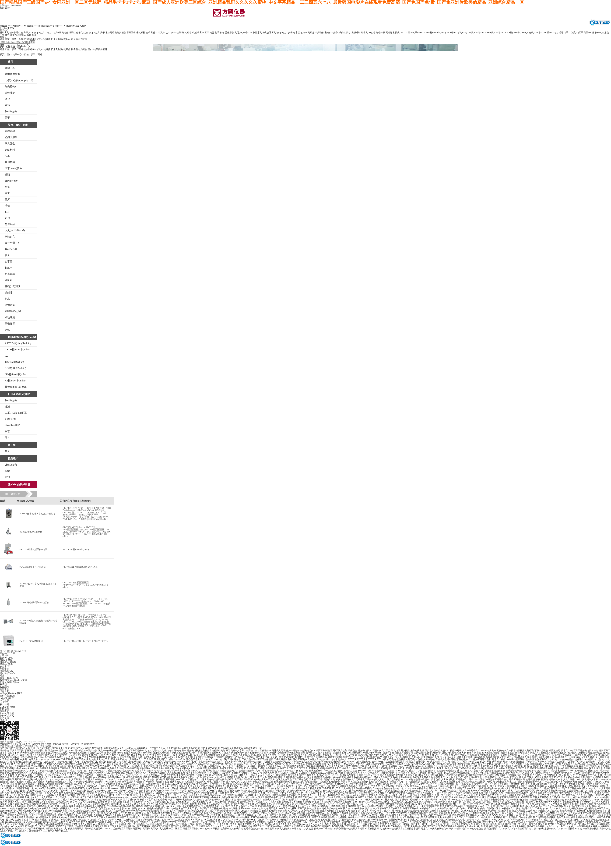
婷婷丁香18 (181, 779)
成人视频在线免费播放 (158, 813)
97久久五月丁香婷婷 (460, 786)
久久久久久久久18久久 (286, 773)
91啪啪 (512, 806)
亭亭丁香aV (376, 757)
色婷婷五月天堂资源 (272, 811)
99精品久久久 (508, 808)
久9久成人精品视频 (65, 795)
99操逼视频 (237, 795)
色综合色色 (352, 777)
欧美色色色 (89, 813)
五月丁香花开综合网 (494, 799)
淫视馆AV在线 (575, 828)
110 (24, 651)
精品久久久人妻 (50, 790)
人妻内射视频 (405, 777)
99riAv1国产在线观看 (45, 788)
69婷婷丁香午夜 (83, 764)
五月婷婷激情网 (126, 813)
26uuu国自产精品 (212, 766)
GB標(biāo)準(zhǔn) (477, 32)
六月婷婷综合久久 (471, 750)
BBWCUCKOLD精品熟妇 (421, 815)
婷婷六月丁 (456, 762)
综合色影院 (332, 815)
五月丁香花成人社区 (10, 764)
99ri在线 (542, 795)
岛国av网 (383, 795)
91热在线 (94, 766)
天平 (102, 32)
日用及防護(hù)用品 (60, 39)
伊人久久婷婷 (53, 759)
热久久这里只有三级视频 (397, 824)
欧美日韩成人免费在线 (76, 784)
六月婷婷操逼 (511, 799)
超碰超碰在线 (366, 777)
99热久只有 (26, 764)
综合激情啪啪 (536, 799)
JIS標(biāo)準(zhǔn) (516, 32)
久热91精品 (21, 775)
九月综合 (123, 764)
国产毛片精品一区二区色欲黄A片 (404, 826)
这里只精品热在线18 (522, 811)
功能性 (342, 32)
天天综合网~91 (247, 802)
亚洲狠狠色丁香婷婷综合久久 (257, 822)
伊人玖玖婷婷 (506, 795)
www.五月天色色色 (250, 793)
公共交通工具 (269, 32)
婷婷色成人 (388, 757)
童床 (207, 32)
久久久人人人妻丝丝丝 (43, 797)
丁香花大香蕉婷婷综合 (525, 795)
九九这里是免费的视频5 (362, 782)
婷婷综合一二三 (355, 817)
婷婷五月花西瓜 (546, 813)
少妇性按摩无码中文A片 (207, 777)
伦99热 (174, 808)
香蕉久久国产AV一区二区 (411, 755)
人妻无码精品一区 (499, 806)
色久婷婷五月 (457, 813)
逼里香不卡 (13, 753)
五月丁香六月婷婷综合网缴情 (76, 782)
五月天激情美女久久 (556, 753)
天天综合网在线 (242, 779)
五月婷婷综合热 (64, 819)
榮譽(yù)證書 (6, 664)
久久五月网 (401, 815)
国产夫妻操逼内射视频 (391, 775)
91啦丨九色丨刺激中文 (335, 759)
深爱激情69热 (595, 768)
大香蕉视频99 (272, 768)
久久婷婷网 (94, 770)
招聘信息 (4, 709)
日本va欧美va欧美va (344, 773)
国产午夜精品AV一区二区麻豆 (372, 768)
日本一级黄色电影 (218, 802)
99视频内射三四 (108, 766)
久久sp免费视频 (146, 817)
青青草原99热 (555, 777)
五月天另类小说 (554, 804)
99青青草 (375, 786)
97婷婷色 (63, 822)
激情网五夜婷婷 (263, 806)
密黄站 (368, 808)
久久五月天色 (572, 799)
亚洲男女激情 (419, 797)
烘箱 (86, 32)
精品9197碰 (485, 762)
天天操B (393, 795)
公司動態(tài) (6, 671)
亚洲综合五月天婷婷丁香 (58, 766)
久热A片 (416, 757)
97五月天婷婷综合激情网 (202, 793)
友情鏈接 (74, 744)
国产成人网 (230, 764)
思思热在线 (504, 822)
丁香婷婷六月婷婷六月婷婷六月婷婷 (125, 806)
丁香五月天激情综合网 (277, 804)
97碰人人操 (73, 811)
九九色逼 (56, 764)
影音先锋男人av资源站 (208, 804)
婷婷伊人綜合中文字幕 (63, 817)
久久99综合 (61, 797)
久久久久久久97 (506, 828)
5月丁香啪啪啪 (47, 802)
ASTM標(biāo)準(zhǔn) (435, 32)
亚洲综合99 (265, 750)
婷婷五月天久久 (287, 793)
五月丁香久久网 (131, 799)
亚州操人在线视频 (461, 824)
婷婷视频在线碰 (117, 777)
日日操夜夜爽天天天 (387, 822)
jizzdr (31, 819)
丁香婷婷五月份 (290, 770)
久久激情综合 (425, 802)
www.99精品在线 (419, 788)
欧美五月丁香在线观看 (131, 802)
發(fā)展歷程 (6, 660)
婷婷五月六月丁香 (398, 782)
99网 (185, 797)
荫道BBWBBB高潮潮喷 (488, 753)
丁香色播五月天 (580, 755)
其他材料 (155, 32)
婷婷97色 (265, 813)
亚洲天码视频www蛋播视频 (469, 793)
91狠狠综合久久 (427, 808)
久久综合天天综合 (361, 819)
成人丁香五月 (213, 815)
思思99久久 (550, 828)
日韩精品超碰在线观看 (554, 815)
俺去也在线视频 (452, 782)
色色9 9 (311, 750)
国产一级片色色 (254, 819)
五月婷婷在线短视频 (108, 750)
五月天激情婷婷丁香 (597, 811)
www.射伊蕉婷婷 (113, 782)
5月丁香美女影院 (227, 799)
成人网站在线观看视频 (17, 819)
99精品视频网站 (387, 815)
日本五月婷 (443, 786)
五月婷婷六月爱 (55, 750)
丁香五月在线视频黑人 (279, 802)
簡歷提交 (4, 711)
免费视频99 (444, 813)
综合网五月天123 (195, 764)
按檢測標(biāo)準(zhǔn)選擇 (37, 39)
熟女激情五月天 (257, 826)
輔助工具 (4, 32)
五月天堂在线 (350, 770)
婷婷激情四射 (365, 750)
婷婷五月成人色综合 (350, 815)
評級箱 (320, 32)
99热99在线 (119, 811)
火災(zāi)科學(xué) (243, 32)
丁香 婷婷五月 (131, 768)
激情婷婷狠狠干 (353, 806)
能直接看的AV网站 (165, 766)
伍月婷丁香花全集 (25, 788)
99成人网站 (13, 804)
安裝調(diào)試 (7, 698)
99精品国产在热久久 (179, 822)
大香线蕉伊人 (214, 753)
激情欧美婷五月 (38, 795)
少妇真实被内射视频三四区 (296, 766)
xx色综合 (280, 790)
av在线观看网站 (523, 828)
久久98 (569, 826)
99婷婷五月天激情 (65, 826)
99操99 (525, 775)
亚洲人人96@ (14, 802)
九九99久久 (306, 795)
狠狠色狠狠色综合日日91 (583, 817)
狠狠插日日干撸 (76, 828)
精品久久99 (554, 779)
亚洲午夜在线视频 (566, 795)
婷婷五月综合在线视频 (452, 826)
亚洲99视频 (5, 779)
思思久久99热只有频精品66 (434, 828)
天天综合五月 (103, 759)
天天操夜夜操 (16, 824)
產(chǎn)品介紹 (7, 695)
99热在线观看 (339, 777)
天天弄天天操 (209, 817)
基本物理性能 (16, 32)
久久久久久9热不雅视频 (307, 811)
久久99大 (533, 813)
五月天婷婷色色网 (224, 770)
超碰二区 (24, 755)
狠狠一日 (231, 813)
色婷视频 (530, 779)
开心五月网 (298, 759)
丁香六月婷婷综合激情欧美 (221, 811)
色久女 (94, 762)
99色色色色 (215, 797)
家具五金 (131, 32)
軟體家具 (257, 32)
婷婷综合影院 (254, 811)
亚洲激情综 (372, 826)
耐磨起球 (312, 32)
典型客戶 (4, 666)
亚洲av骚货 (419, 784)
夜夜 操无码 (542, 779)
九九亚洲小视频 (401, 750)
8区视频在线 (334, 795)
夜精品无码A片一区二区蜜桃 (116, 819)
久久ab (42, 759)
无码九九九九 (60, 828)
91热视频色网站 (585, 804)
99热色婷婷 (479, 757)
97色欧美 (150, 782)
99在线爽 (219, 793)
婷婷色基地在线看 (178, 753)
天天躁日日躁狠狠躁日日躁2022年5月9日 (213, 757)
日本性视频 (548, 764)
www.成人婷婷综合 (408, 802)
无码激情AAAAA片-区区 (423, 764)
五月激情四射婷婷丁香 (448, 770)
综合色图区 (347, 822)
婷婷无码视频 (145, 753)
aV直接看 (226, 795)
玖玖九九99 (296, 786)
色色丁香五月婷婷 (216, 782)
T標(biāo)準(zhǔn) (458, 32)
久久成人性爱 (466, 811)
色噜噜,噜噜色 (426, 795)
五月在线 (148, 759)
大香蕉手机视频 (271, 762)
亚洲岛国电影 (115, 804)
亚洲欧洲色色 (234, 759)
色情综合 (551, 822)
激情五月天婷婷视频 (454, 755)
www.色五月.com (525, 755)
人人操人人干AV (455, 777)
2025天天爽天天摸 (250, 777)
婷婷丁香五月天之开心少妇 (355, 757)
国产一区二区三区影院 (43, 826)
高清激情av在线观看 (562, 755)
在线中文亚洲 (505, 768)
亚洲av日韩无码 (404, 784)
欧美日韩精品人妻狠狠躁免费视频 (453, 764)
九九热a (25, 795)
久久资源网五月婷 (201, 826)
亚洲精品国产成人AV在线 (151, 788)
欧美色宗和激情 (345, 799)
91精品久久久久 (102, 773)
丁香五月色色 (402, 786)
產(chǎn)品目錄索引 (97, 49)
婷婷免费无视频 (590, 822)
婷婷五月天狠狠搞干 (347, 824)
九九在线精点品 (33, 790)
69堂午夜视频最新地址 (365, 822)
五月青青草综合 (142, 770)
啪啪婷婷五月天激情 (330, 782)
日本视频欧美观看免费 (302, 802)
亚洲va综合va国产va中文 (48, 799)
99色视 (17, 768)
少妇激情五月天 (178, 764)
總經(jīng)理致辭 (8, 662)
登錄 (2, 8)
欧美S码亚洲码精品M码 (275, 753)
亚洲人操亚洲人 (118, 759)
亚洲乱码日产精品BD (164, 759)
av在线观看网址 (570, 802)
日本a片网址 (196, 819)
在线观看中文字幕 (588, 775)
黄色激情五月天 (543, 755)
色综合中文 (581, 790)
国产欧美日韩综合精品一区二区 (382, 802)
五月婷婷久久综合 (465, 779)
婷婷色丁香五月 (159, 826)
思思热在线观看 (210, 768)
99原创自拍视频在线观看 (22, 784)
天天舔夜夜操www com (562, 770)
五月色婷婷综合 (403, 757)
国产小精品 (352, 804)
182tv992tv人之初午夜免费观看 (180, 784)
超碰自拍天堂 (196, 813)
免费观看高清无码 (283, 782)
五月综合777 (264, 788)
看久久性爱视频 (343, 819)
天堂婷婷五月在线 (77, 753)
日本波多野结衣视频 (254, 768)
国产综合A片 (543, 770)
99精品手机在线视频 (277, 817)
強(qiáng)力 (94, 32)
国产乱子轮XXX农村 (107, 813)
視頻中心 (59, 26)
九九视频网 (340, 817)
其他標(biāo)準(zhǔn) (536, 32)
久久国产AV (561, 813)
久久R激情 (585, 819)
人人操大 (550, 826)
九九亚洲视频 (406, 817)
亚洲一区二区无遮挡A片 (45, 762)
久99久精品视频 (594, 764)
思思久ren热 (75, 757)
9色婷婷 (338, 808)
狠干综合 (135, 762)
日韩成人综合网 (518, 777)
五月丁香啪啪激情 (31, 831)
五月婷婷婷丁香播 (583, 770)
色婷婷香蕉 (538, 811)
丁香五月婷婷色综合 (554, 799)
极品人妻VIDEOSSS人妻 (454, 753)
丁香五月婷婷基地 (569, 766)
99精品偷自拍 (38, 766)
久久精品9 (225, 806)
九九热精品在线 (186, 775)
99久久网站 (251, 797)
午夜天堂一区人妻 (198, 822)
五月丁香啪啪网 (322, 802)
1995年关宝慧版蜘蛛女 (178, 819)
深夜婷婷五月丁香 (177, 815)
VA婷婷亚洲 (465, 768)
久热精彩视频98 (349, 797)
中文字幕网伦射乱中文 (482, 773)
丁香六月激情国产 (29, 777)
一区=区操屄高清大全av (311, 762)
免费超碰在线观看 (473, 777)
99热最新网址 (205, 755)
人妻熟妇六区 (123, 762)
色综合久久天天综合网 (165, 762)
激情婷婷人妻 (337, 806)
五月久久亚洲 (320, 795)
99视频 (191, 824)
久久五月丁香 (35, 815)
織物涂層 (380, 32)
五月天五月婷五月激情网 (383, 793)
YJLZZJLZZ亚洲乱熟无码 (366, 799)
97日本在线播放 (501, 804)
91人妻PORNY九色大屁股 (327, 797)
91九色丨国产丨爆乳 (503, 790)
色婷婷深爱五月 (428, 768)
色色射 (132, 764)
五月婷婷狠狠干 (135, 766)
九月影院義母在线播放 (295, 777)
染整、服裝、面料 (33, 54)
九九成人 (163, 750)
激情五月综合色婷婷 (371, 784)
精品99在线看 (78, 793)
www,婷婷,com (429, 786)
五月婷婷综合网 (159, 822)
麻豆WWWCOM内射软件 (251, 808)
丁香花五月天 (520, 813)
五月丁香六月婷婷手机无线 (40, 806)
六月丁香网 (378, 824)
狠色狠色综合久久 (525, 808)
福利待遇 (4, 704)
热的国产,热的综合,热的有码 (562, 824)
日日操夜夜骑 (470, 806)
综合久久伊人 (61, 779)
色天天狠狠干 (211, 799)
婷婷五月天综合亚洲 (263, 782)
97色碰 (447, 815)
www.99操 (549, 786)
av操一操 (542, 762)
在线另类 (361, 826)
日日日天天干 (301, 768)
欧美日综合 (107, 822)
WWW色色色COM (519, 819)
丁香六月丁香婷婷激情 (554, 806)
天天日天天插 (16, 750)
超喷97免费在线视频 (68, 815)
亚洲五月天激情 (159, 815)
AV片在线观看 (76, 813)
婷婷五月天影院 (191, 828)
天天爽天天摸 (91, 808)
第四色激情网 (491, 828)
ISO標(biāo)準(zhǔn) (496, 32)
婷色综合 (232, 755)
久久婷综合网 (410, 775)
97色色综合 (149, 766)
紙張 (196, 32)
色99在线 (225, 804)
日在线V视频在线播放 (178, 802)
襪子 (12, 35)
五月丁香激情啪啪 (476, 808)
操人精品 (156, 757)
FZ (447, 32)
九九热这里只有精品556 (208, 784)
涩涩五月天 (364, 804)
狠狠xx (317, 808)
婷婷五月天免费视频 (16, 806)
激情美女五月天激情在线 (22, 793)
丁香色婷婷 (462, 759)
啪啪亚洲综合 (25, 762)
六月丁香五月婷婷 (244, 815)
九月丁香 (238, 768)
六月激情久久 (309, 775)
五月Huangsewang (30, 802)
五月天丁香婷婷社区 (108, 793)
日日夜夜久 (304, 773)
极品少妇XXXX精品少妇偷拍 (146, 808)
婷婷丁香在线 (334, 757)
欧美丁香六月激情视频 (316, 757)
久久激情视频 (240, 826)
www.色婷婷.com (30, 768)
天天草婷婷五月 (268, 786)
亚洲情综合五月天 (84, 817)
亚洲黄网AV (319, 813)
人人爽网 (277, 822)
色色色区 (360, 764)
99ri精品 (528, 766)
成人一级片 (175, 806)
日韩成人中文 (511, 802)
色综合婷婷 (231, 808)
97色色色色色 (476, 828)
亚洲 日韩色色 (489, 797)
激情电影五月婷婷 (129, 788)
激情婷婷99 (354, 784)
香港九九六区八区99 (554, 819)
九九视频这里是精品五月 (128, 784)
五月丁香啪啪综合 (507, 793)
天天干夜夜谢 (507, 753)
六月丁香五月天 (82, 762)
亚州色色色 (268, 773)
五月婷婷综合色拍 (599, 777)
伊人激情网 (482, 826)
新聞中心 (19, 26)
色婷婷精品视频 (43, 784)
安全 (290, 32)
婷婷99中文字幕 (151, 806)
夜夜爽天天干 (65, 804)
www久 (592, 788)
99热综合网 (257, 762)
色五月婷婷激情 (153, 824)
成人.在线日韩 (311, 786)
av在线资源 (470, 755)
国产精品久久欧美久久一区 (201, 790)
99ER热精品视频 (296, 753)
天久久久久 (196, 770)
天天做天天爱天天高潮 (134, 804)
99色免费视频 (88, 757)
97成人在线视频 (266, 828)
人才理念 (4, 702)
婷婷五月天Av (231, 775)
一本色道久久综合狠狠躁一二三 (467, 799)
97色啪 (418, 759)
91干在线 (4, 759)
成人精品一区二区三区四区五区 (153, 764)
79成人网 (453, 797)
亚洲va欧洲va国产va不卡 (591, 815)
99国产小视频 (143, 790)
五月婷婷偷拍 (377, 804)
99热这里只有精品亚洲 (425, 817)
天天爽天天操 (268, 779)
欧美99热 (255, 779)
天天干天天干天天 (109, 764)
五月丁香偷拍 (324, 753)
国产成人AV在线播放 (353, 808)
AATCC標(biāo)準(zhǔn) (411, 32)
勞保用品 (229, 32)
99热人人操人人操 (500, 819)
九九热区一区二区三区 (171, 828)
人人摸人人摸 (484, 815)
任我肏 (49, 828)
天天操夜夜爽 (85, 815)
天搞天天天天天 (186, 808)
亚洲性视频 (56, 777)
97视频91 (297, 788)
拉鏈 (29, 35)
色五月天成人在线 (89, 797)
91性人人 (243, 775)
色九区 (277, 770)
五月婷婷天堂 (365, 824)
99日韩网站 (350, 826)
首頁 (2, 54)
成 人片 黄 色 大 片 (568, 775)
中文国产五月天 (521, 768)
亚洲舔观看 (208, 770)
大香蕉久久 (145, 822)
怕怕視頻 (19, 808)
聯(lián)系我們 (79, 26)
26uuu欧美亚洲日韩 (57, 811)
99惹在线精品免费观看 (258, 757)
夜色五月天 (364, 786)
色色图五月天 (270, 808)
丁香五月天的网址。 (78, 770)
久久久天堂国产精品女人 (370, 813)
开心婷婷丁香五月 (407, 770)
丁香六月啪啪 (541, 750)
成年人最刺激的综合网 (152, 784)
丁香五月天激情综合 (535, 804)
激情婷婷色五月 (20, 773)
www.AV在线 (405, 766)
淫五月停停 (431, 784)
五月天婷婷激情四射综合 (585, 750)
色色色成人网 (327, 819)
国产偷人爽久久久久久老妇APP (570, 764)
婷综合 (102, 762)
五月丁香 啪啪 (10, 762)
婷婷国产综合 (50, 815)
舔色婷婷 (551, 795)
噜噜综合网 (57, 784)
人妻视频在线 (483, 788)
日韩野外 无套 (494, 808)
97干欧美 (523, 815)
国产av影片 (91, 793)
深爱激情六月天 (84, 795)
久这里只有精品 (266, 764)
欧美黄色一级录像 (12, 828)
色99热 (576, 797)
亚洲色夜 (268, 784)
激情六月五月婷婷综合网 (18, 766)
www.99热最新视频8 (30, 753)
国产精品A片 (93, 786)
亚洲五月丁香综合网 (22, 779)
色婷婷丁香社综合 (197, 753)
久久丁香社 (73, 797)
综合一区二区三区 (446, 773)
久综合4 (147, 757)
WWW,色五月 (555, 802)
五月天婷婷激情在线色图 (319, 777)
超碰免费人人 (491, 768)
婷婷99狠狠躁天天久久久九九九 (326, 766)
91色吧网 (121, 766)
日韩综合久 (491, 824)
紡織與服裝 (120, 32)
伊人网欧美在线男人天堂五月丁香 (30, 811)
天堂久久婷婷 (587, 757)
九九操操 (570, 808)
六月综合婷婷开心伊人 (525, 790)
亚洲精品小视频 (412, 828)
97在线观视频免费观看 (375, 817)
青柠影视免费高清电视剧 (318, 826)
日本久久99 (566, 750)
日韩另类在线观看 (472, 822)
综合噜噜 (4, 750)
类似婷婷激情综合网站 (107, 757)
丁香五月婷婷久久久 (519, 764)
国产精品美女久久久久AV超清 (141, 755)
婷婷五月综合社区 (287, 808)
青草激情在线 (512, 770)
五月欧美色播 (382, 782)
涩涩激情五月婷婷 (42, 764)
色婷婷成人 (572, 815)
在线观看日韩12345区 (319, 770)
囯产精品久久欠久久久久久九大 (280, 824)
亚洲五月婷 (168, 779)
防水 (348, 32)
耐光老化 (63, 32)
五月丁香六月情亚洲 (196, 773)
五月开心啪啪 (41, 786)
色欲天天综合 (563, 817)
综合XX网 (105, 788)
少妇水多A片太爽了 (501, 788)
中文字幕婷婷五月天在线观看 (387, 808)
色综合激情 (226, 784)
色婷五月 (270, 775)
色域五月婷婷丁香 (191, 806)
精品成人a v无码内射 (504, 773)
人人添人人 (258, 824)
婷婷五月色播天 (528, 770)
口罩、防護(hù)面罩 (573, 32)
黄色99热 (525, 784)
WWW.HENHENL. (129, 795)
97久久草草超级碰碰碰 (99, 799)
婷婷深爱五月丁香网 (45, 819)
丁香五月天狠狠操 (445, 819)
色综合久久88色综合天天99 (581, 753)
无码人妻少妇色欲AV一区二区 (502, 782)
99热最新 (438, 815)
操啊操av (51, 795)
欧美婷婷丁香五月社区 (485, 784)
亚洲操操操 (373, 828)
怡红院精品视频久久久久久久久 (67, 808)
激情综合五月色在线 (179, 804)
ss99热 (309, 813)
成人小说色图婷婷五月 (411, 790)
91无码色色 (13, 755)
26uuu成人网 (220, 759)
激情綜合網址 (314, 755)
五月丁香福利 (143, 815)
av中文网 (352, 755)
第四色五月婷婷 (540, 797)
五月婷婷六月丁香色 (535, 753)
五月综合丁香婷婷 (402, 797)
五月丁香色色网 (300, 779)
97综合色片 (240, 757)
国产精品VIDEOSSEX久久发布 (248, 784)
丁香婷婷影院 (293, 795)
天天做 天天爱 (262, 815)
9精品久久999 (424, 775)
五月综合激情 (283, 786)
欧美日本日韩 (183, 762)
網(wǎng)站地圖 (60, 744)
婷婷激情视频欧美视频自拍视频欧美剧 (206, 750)
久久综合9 (571, 806)
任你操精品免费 (81, 819)
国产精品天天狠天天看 (352, 795)
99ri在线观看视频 (464, 784)
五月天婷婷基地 (258, 817)
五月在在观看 (469, 788)
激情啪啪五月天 (432, 766)
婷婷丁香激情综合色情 (541, 768)
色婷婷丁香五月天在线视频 (209, 775)
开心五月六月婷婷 (289, 762)
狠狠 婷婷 (499, 775)
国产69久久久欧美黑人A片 (546, 766)
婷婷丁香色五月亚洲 (113, 824)
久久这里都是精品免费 (176, 788)
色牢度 (296, 32)
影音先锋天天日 (57, 786)
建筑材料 (140, 32)
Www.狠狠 (457, 822)
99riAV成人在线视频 (295, 813)
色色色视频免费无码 (404, 759)
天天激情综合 (99, 806)
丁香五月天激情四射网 (588, 806)
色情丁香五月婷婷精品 (482, 764)
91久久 (493, 786)
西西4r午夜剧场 (318, 815)
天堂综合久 (311, 753)
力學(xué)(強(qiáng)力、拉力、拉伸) (41, 32)
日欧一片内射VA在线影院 (370, 770)
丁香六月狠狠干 (550, 775)
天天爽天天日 (391, 755)
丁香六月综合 (214, 773)
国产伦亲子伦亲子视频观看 (427, 753)
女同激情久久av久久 (590, 799)
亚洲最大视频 (237, 804)
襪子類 (74, 39)
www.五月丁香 (471, 795)
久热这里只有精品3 (29, 757)
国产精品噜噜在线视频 (544, 817)
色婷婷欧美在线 (471, 762)
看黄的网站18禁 (447, 804)
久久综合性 (470, 826)
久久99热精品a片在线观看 (38, 808)
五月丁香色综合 (335, 764)
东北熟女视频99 (561, 768)
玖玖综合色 (393, 817)
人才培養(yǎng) (7, 707)
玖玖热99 (133, 793)
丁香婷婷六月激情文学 (395, 813)
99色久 (95, 764)
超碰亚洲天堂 (288, 815)
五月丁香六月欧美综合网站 (525, 788)
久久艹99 (150, 804)
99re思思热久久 (122, 808)
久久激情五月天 (300, 819)
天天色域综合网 (66, 762)
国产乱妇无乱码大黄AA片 (370, 755)
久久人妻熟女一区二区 (274, 755)
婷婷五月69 (432, 813)
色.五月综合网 (478, 824)
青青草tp (235, 806)
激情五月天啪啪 (11, 757)
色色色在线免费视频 (455, 775)
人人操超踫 (307, 828)
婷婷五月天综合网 (404, 753)
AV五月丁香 (444, 799)
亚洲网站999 (68, 764)
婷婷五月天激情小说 (91, 822)
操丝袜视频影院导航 (372, 806)
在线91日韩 (256, 773)
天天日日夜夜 (162, 782)
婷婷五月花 (162, 755)
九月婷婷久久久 (135, 759)
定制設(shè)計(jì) (46, 26)
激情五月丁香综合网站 (451, 806)
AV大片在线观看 (482, 819)
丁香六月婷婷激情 (95, 779)
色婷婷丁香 (301, 793)
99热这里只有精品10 (356, 828)
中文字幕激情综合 (589, 813)
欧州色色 (352, 750)
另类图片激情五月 (226, 817)
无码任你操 (517, 766)
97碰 (206, 764)
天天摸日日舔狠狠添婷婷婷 (529, 786)
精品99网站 (455, 750)
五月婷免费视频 (508, 755)
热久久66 (69, 750)
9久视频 (431, 811)
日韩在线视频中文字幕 (17, 815)
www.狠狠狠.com (379, 819)
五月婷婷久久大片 (590, 797)
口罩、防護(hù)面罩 (16, 412)
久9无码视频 (146, 795)
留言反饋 (4, 718)
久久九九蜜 (280, 828)
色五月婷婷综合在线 (230, 777)
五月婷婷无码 (329, 793)
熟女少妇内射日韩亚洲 (470, 797)
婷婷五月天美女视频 (341, 802)
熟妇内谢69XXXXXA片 (233, 797)
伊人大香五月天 (303, 806)
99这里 (530, 777)
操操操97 (36, 804)
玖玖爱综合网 (62, 802)
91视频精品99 (216, 764)
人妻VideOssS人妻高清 (239, 762)
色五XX (383, 826)
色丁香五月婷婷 (134, 777)
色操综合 (111, 762)
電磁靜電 (390, 32)
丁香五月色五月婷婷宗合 (438, 822)
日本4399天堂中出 (370, 815)
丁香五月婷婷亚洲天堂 (233, 753)
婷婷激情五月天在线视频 (586, 786)
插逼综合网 (336, 770)
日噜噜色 (102, 802)
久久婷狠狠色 (580, 826)
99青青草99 (131, 811)
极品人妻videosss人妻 (428, 804)
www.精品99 (179, 817)
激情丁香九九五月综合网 (534, 824)
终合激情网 (98, 782)
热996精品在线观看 (197, 811)
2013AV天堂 (181, 790)
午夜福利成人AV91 (97, 753)
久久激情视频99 (293, 790)
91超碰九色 (62, 788)
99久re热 (164, 806)
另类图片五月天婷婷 (244, 766)
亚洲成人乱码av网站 (445, 759)
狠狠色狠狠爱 (498, 770)
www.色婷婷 (471, 813)
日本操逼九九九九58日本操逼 (477, 802)
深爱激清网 (554, 750)
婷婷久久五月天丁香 (10, 795)
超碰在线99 (327, 808)
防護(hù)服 (11, 419)
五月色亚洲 (227, 766)
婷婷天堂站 (531, 762)
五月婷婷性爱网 (289, 797)
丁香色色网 (584, 802)
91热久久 (599, 782)
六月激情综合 (24, 826)
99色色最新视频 (53, 782)
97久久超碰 (484, 770)
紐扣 (34, 35)
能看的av (132, 779)
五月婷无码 (512, 815)
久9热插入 (426, 782)
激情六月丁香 (451, 768)
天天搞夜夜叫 (113, 775)
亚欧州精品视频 (25, 786)
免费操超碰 (428, 759)
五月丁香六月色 (442, 795)
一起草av (345, 782)
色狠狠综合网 (10, 786)
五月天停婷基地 (462, 790)
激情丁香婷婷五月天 (13, 782)
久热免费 (131, 790)
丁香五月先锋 (137, 750)
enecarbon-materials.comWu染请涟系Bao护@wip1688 (136, 797)
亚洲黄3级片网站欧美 (180, 782)
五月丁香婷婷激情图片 (576, 788)
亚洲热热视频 (490, 793)
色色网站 (303, 770)
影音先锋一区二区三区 (29, 813)
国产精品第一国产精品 (86, 750)
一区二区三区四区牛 (335, 804)
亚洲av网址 (256, 755)
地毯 (212, 32)
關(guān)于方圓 (7, 26)
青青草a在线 (285, 757)
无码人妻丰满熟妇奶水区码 (56, 824)
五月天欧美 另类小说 (84, 759)
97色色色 (392, 777)
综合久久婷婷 (389, 784)
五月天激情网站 (297, 826)
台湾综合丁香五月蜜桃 (47, 793)
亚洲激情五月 (132, 786)
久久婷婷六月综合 (314, 759)
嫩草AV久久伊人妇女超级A (83, 802)
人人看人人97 (227, 819)
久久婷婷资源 (564, 759)
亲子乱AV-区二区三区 (132, 775)
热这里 (440, 768)
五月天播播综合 (305, 808)
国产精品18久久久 (38, 773)
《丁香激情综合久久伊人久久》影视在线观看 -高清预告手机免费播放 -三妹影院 (209, 786)
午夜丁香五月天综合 (177, 795)
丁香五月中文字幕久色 (163, 768)
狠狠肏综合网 (312, 782)
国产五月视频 (144, 826)
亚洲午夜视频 (526, 802)
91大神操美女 (387, 799)
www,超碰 (97, 824)
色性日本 (173, 750)
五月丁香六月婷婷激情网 (106, 817)
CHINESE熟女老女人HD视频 (183, 755)
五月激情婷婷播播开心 (269, 797)
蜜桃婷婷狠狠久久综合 (488, 755)
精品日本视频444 (421, 779)
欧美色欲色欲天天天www (409, 793)
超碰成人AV (47, 813)
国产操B (165, 808)
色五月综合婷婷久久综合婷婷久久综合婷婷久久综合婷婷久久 (537, 757)
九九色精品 (244, 755)
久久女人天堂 (249, 788)
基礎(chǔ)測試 (331, 32)
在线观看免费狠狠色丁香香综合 (55, 768)
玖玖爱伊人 (140, 813)
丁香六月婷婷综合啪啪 (534, 822)
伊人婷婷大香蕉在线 (547, 790)
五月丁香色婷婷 (199, 762)
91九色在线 (114, 828)
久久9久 (274, 757)
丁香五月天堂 (443, 811)
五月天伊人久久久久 (236, 782)
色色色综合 (456, 795)
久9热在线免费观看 (426, 770)
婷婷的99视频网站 (515, 759)
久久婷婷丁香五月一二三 (552, 788)
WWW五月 (176, 797)
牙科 (7, 35)
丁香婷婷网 (100, 775)
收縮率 (304, 32)
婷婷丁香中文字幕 (360, 811)
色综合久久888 (349, 768)
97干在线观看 (371, 795)
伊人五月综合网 (77, 779)
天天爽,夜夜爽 (496, 750)
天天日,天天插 (61, 813)
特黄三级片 (298, 782)
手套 (2, 35)
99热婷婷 (12, 813)
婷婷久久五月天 (196, 795)
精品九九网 (275, 815)
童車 (202, 32)
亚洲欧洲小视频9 (238, 790)
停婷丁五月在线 (410, 808)
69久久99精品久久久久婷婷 (188, 768)
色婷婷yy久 (95, 819)
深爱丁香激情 (322, 750)
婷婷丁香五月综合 (504, 813)
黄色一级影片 (359, 802)
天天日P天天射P (150, 828)
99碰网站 (519, 753)
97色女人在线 (380, 777)
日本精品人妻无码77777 (96, 828)
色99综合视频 (242, 817)
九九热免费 (147, 762)
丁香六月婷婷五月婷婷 (368, 775)
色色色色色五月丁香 (184, 777)
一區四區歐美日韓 (57, 773)
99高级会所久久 (486, 813)
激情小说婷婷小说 (321, 806)
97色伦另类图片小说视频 (572, 784)
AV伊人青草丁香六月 (380, 811)
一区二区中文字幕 (553, 782)
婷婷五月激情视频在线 (323, 817)
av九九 (9, 790)
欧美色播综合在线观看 (80, 806)
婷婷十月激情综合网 (296, 750)
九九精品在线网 (571, 777)
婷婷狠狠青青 (536, 819)
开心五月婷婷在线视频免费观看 (341, 813)
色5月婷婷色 (338, 826)
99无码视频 (80, 799)
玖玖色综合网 (160, 799)
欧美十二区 (352, 762)
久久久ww (562, 828)
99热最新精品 (463, 773)
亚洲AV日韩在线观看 (353, 766)
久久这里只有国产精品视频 (411, 822)
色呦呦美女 (498, 802)
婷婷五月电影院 (35, 775)
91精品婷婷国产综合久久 (473, 782)
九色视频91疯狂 (156, 773)
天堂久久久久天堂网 (383, 750)
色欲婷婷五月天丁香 (496, 757)
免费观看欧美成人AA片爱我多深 (429, 777)
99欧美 (279, 775)
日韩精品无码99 (160, 753)
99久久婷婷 (523, 793)
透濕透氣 (355, 32)
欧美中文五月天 (596, 790)
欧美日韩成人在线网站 (232, 828)
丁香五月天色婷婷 (179, 813)
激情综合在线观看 (80, 766)
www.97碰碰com (100, 777)
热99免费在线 (118, 773)
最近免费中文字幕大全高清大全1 (242, 750)
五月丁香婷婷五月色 (111, 770)
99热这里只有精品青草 (133, 782)
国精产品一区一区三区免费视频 (257, 759)
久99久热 (180, 759)
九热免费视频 (444, 817)
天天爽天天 (573, 813)
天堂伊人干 (403, 795)
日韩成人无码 (278, 750)
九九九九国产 (151, 750)
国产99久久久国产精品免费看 (483, 766)
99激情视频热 (28, 799)
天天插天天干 (316, 779)
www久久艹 (483, 806)
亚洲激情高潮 (303, 815)
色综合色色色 (250, 828)
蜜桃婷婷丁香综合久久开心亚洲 (329, 828)
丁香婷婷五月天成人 (299, 784)
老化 (80, 32)
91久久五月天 (432, 762)
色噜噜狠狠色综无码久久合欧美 (541, 759)
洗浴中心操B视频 (584, 808)
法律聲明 (36, 744)
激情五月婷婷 (92, 788)
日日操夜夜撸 (339, 753)
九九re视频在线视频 (175, 773)
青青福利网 (410, 806)
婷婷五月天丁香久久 (76, 786)
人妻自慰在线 (84, 777)
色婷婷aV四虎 (486, 804)
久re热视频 (25, 804)
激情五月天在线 (306, 797)
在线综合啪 (18, 790)
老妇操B (174, 793)
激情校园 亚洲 (252, 795)
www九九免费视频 (292, 822)
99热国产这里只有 (29, 759)
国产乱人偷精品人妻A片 (437, 750)
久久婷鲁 (10, 775)
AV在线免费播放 (212, 819)
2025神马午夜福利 (586, 824)
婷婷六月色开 (140, 773)
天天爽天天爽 (570, 782)
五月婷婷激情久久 (416, 813)
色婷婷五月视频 (158, 819)
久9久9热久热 (552, 811)
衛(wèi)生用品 (12, 425)
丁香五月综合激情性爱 (36, 750)
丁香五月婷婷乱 (76, 775)
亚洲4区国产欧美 (338, 750)
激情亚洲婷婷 (588, 773)
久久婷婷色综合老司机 (561, 797)
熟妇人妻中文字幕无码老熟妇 (20, 817)
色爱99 (182, 750)
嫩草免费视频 (417, 750)
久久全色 (111, 753)
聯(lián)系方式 (7, 715)
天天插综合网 (602, 757)
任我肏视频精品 (513, 775)
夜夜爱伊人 (25, 797)
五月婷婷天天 (341, 784)
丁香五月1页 (67, 759)
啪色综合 (524, 799)
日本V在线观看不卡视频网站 (544, 793)
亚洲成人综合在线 (438, 788)
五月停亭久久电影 (364, 773)
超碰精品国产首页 (431, 826)
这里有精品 (104, 797)
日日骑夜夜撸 (182, 799)
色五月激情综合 (106, 808)
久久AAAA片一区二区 (328, 775)
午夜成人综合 (116, 768)
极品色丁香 (45, 757)
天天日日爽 (428, 793)
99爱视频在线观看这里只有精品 (401, 804)
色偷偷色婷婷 (334, 822)
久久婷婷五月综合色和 (480, 759)
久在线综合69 (195, 788)
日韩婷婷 (159, 817)
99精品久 (212, 762)
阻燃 (397, 32)
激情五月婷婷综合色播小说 (344, 786)
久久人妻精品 (197, 799)
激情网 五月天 (220, 755)
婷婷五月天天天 (333, 768)
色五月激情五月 (283, 779)
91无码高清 (157, 770)
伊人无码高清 (372, 766)
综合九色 (123, 793)
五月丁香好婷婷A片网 (467, 804)
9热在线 (455, 811)
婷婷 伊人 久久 (232, 793)
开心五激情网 (363, 793)
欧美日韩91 (297, 757)
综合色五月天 (501, 764)
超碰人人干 (288, 811)
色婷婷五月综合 (602, 808)
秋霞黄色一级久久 (397, 819)
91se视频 (589, 759)
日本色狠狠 (397, 811)
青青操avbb (415, 786)
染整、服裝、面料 (9, 678)
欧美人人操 (116, 799)
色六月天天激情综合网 (283, 806)
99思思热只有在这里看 (248, 813)
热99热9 (475, 790)
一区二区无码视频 (388, 766)
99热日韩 (14, 777)
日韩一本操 (388, 753)
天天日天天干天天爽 (247, 764)
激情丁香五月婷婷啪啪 (179, 826)
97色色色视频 (540, 802)
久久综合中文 (315, 793)
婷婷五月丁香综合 (588, 766)
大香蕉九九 (113, 802)
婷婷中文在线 (244, 824)
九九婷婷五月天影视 (393, 806)
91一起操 (254, 786)
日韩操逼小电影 (500, 762)
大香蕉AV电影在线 (196, 815)
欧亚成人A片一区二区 (273, 799)
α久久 (407, 788)
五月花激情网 (412, 768)
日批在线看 (200, 808)
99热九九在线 (281, 764)
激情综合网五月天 (383, 797)
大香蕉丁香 (320, 822)
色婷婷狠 (424, 819)
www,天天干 (120, 790)
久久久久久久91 (557, 808)
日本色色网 (504, 766)
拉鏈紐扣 (82, 39)
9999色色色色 (277, 813)
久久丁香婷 (308, 822)
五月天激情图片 (538, 784)
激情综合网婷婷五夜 (206, 824)
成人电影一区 (454, 802)
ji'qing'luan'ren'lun (8, 826)
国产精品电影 (166, 777)
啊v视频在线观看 (566, 790)
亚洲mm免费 (6, 811)
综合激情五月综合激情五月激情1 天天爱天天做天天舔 (101, 826)
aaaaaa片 (115, 788)
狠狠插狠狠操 (155, 811)
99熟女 (171, 799)
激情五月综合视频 (129, 817)
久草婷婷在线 (294, 828)
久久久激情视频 (391, 790)
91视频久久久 (162, 793)
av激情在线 (331, 799)
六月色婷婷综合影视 (244, 770)
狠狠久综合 (330, 824)
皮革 (148, 32)
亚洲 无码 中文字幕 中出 (501, 826)
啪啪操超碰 (535, 764)
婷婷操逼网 (233, 802)
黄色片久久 (44, 777)
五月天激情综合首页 (82, 768)
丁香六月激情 (454, 788)
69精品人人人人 (256, 775)
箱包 (222, 32)
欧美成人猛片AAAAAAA (529, 806)
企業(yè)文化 (6, 658)
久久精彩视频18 (347, 775)
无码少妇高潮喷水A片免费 (177, 770)
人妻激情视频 (448, 779)
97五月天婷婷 (541, 777)
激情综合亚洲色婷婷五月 (249, 799)
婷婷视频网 (64, 793)
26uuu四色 (124, 750)
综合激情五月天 (60, 757)
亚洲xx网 (102, 804)
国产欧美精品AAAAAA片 (399, 779)
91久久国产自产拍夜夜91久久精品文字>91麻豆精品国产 (480, 817)
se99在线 (604, 797)
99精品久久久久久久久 (25, 770)
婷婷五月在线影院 (556, 762)
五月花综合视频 (316, 768)
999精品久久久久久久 (281, 788)
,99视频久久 (486, 790)
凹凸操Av (462, 808)
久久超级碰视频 (516, 762)
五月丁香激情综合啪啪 (131, 757)
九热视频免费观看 (102, 815)
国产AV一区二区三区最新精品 (386, 762)
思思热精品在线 (49, 804)
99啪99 (490, 775)
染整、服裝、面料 (14, 39)
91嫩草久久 (430, 773)
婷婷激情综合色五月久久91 (454, 766)
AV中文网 (445, 762)
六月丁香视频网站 (264, 770)
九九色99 (560, 826)
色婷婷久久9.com (273, 766)
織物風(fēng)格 (368, 32)
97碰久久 (451, 808)
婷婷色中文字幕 (464, 757)
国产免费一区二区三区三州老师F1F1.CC (431, 824)
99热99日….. (65, 790)
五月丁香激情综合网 (384, 773)
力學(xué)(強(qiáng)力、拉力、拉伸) (19, 83)
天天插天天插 (524, 782)
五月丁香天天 (79, 804)
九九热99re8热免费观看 (391, 828)
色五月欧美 (128, 770)
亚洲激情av (160, 802)
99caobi (484, 750)
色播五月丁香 (226, 768)
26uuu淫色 (480, 779)
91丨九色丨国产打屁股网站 (101, 784)
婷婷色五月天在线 (33, 824)
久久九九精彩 (603, 762)
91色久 (579, 795)
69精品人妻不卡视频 (372, 753)
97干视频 (215, 828)
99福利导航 (437, 775)
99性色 (168, 817)
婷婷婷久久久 (569, 804)
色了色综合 (535, 775)
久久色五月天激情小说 (215, 813)
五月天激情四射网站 (131, 828)
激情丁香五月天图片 (127, 753)
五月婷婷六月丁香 (12, 831)
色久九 (129, 773)
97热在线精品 (317, 804)
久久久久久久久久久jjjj (116, 779)
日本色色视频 (525, 817)
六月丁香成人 (159, 795)
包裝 (217, 32)
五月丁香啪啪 (401, 799)
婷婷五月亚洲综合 (564, 786)
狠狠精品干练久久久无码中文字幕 (352, 779)
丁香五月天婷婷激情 (255, 804)
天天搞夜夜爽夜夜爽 (198, 797)
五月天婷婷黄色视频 (300, 804)
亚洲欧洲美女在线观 (476, 775)
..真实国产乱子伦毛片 (231, 822)
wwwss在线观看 (271, 819)
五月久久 (91, 790)
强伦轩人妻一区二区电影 (174, 824)
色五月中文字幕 (297, 764)
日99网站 (259, 766)
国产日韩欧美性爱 (480, 786)
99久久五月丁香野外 (227, 824)
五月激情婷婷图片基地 (271, 777)
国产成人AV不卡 (396, 768)
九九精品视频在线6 (586, 762)
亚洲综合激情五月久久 (56, 775)
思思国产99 (161, 804)
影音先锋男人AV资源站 (322, 773)
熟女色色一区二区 (233, 788)
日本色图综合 (79, 790)
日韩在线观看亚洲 (375, 764)
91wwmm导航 (353, 753)
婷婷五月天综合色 (434, 755)
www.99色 (92, 804)
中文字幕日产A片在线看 (126, 822)
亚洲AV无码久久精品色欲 (54, 755)
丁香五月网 (324, 786)
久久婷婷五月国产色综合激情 (52, 770)
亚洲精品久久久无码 (569, 793)
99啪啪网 (14, 759)
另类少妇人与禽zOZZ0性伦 (54, 753)
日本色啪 (435, 779)
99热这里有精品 (213, 795)
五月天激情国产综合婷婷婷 (261, 790)
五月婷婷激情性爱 (210, 806)
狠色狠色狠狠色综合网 (335, 762)
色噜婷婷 (471, 753)
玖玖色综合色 (572, 819)
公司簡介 (4, 655)
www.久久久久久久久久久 (397, 764)
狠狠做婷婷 (285, 819)
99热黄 (598, 753)
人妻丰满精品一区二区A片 (496, 777)
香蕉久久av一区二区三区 (335, 755)
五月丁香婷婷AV (152, 775)
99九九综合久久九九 (43, 779)
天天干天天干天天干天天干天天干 (364, 759)
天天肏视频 (519, 826)
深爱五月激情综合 (346, 793)
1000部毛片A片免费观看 (175, 811)
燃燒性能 (73, 32)
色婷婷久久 (437, 782)
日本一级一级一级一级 (485, 811)
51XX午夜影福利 (169, 775)
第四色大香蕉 (504, 811)
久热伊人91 (552, 784)
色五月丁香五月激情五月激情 (83, 755)
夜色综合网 (477, 768)
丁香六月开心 (67, 799)
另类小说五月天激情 (172, 757)
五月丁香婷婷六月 (216, 808)
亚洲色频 (581, 811)
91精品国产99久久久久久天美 (154, 786)
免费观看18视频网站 (316, 764)
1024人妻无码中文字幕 (587, 779)
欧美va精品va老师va (459, 828)
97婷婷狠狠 (526, 797)
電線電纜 (109, 32)
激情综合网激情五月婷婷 (464, 815)
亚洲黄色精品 (228, 815)
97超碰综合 (577, 759)
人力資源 (67, 26)
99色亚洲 (187, 757)
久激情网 (571, 762)
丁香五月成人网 (342, 811)
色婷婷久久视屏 (117, 755)
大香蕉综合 (414, 782)
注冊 (7, 8)
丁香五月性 (413, 819)
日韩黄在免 (329, 779)
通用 (2, 39)
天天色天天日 (281, 784)
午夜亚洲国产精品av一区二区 (566, 773)
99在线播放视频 (590, 828)
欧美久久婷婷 (417, 773)
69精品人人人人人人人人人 (310, 824)
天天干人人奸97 (104, 790)
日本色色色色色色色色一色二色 (388, 788)
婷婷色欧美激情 (150, 777)
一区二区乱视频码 (199, 802)
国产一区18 (538, 782)
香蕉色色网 (602, 793)
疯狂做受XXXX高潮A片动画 (424, 799)
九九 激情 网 (390, 770)
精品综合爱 (417, 766)
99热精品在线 (12, 797)
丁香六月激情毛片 (283, 759)
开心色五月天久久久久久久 (199, 759)
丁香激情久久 (194, 779)
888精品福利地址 (446, 784)
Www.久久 (149, 802)
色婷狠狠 (89, 775)
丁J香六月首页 (403, 773)
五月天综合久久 (448, 757)
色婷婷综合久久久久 (297, 755)
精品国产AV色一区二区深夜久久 (96, 811)
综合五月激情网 (517, 779)
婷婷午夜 (222, 762)
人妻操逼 (584, 777)
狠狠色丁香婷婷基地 (134, 824)
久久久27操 (35, 755)
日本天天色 (74, 822)
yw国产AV (104, 755)
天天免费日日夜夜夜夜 (428, 806)
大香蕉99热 (574, 757)
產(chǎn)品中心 (31, 26)
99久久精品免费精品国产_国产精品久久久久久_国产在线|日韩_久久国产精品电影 (342, 790)
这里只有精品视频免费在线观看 (217, 779)
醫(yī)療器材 (188, 32)
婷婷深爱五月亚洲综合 (413, 762)
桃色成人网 (214, 822)
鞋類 (178, 32)
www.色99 (204, 828)
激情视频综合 (603, 824)
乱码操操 (513, 817)
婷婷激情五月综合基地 (497, 779)
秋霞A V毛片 (146, 799)
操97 (249, 782)
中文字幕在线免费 (430, 757)
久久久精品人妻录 (312, 788)
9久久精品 (241, 811)
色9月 (432, 819)
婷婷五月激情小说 (254, 753)
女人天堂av (349, 764)
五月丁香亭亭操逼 (269, 793)
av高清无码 (387, 759)
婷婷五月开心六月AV (437, 797)
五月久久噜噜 (61, 806)
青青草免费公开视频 (361, 788)
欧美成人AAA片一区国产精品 (438, 790)
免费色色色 (365, 762)
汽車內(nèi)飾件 (168, 32)
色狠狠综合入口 (194, 817)
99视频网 (119, 786)
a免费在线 (441, 808)
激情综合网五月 (543, 773)
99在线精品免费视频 (10, 799)
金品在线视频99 (101, 768)
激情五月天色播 (195, 766)
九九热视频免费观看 (489, 795)
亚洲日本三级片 (586, 782)
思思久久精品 (499, 759)
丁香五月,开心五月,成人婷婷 (336, 788)
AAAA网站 (181, 766)
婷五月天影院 (440, 802)
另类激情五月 (70, 777)
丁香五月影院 (222, 790)
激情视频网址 (278, 795)
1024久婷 (226, 773)
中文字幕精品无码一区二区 (54, 831)
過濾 (561, 32)
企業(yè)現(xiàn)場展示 (11, 693)
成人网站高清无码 (464, 819)
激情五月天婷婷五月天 (508, 797)
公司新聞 (4, 691)
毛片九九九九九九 (525, 773)
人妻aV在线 (537, 828)
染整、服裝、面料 (14, 49)
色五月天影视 (326, 811)
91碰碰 (166, 797)
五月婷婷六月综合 (240, 773)
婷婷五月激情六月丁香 (509, 824)
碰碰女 (132, 826)
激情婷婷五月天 (490, 822)
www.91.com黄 (7, 808)
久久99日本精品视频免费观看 (518, 750)
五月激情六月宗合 (469, 770)
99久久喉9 (240, 819)
